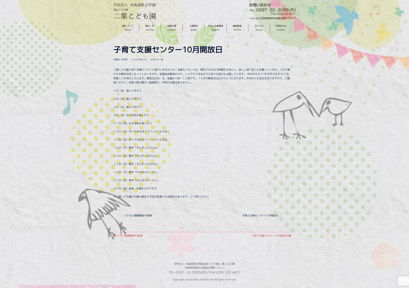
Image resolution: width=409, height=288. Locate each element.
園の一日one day (149, 27)
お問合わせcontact (281, 27)
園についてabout (128, 27)
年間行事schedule (171, 27)
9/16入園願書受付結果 (139, 215)
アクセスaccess (259, 27)
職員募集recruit (237, 27)
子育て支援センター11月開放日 (260, 215)
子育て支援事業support (215, 27)
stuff (124, 59)
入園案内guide (193, 27)
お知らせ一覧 (157, 59)
